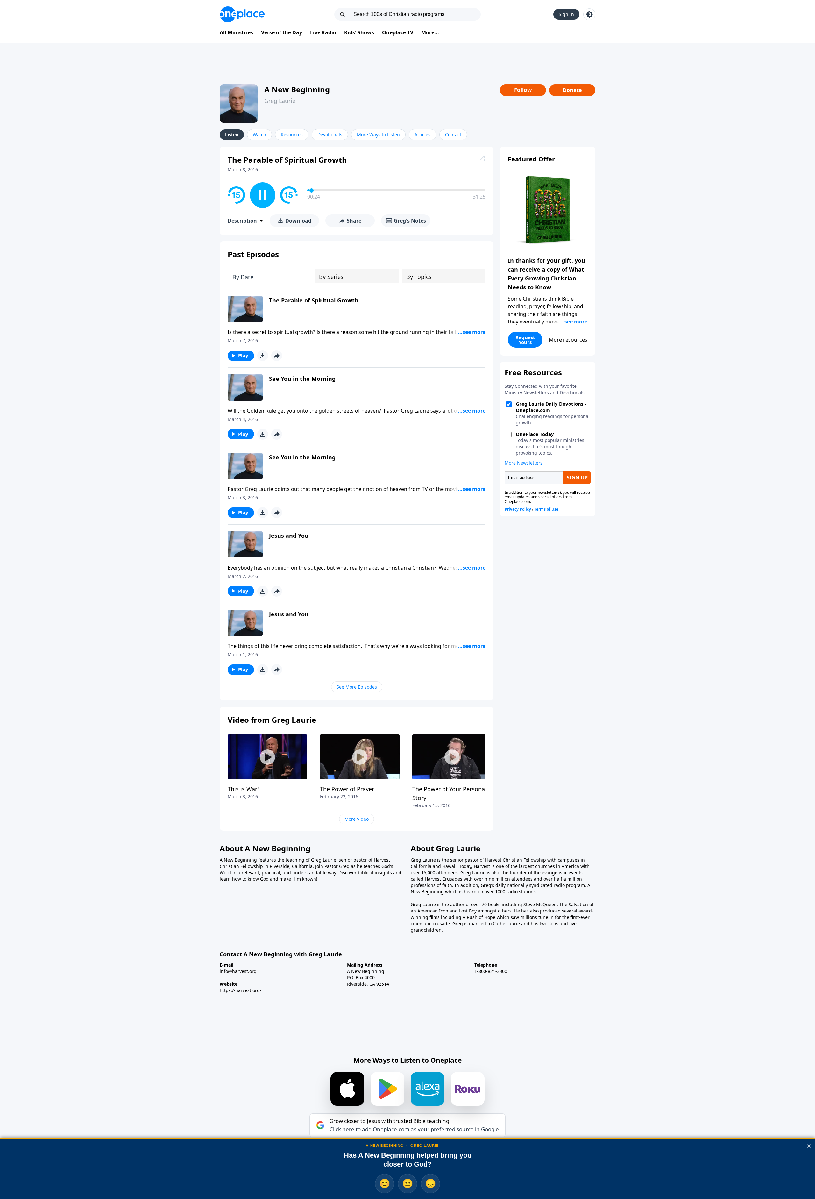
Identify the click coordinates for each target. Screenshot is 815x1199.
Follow (523, 90)
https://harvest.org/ (240, 990)
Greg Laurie (279, 100)
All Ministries (236, 32)
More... (430, 32)
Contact (453, 134)
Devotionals (329, 134)
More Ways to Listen (378, 134)
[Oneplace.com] (242, 14)
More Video (356, 819)
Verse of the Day (281, 32)
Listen (231, 134)
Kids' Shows (359, 32)
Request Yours (525, 339)
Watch (259, 134)
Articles (422, 134)
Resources (292, 134)
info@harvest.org (238, 971)
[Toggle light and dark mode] (589, 14)
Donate (572, 90)
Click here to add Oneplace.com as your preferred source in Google (414, 1129)
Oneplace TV (397, 32)
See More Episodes (357, 687)
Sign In (566, 14)
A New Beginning (297, 89)
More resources (568, 339)
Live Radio (323, 32)
